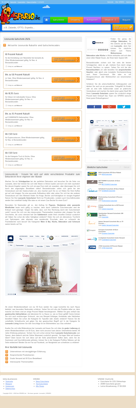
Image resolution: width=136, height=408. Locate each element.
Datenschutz (10, 389)
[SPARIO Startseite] (46, 19)
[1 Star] (99, 50)
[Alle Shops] (111, 19)
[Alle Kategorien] (92, 19)
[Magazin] (128, 19)
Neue (126, 167)
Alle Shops (40, 386)
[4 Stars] (105, 50)
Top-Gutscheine (42, 384)
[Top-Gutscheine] (75, 19)
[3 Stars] (103, 50)
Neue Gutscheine (42, 381)
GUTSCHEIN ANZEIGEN (63, 59)
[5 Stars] (107, 50)
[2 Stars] (101, 50)
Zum (109, 173)
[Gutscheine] (59, 19)
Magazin (9, 384)
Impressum (129, 2)
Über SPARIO (119, 2)
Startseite (110, 2)
